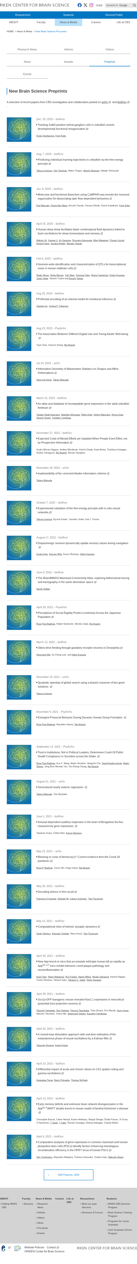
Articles (68, 49)
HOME (10, 31)
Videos (110, 49)
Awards (68, 61)
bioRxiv (121, 102)
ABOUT (13, 22)
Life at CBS (123, 22)
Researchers (22, 15)
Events (27, 74)
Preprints (109, 61)
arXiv (105, 102)
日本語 (99, 5)
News (27, 61)
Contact (51, 1247)
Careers (96, 22)
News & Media (68, 22)
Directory (28, 1203)
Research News (27, 49)
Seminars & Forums (92, 1212)
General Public (114, 15)
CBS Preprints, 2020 (68, 1174)
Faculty (41, 22)
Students (68, 15)
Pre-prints (42, 1228)
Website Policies (34, 1247)
